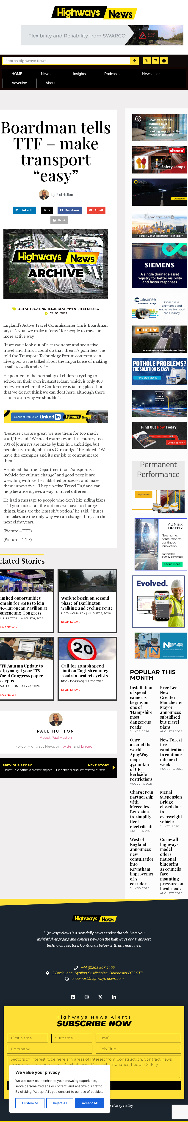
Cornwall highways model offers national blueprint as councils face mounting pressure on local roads (171, 864)
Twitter (67, 746)
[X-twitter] (147, 60)
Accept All (89, 1103)
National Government (60, 309)
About (50, 83)
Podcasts (111, 74)
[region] (59, 1089)
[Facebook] (164, 60)
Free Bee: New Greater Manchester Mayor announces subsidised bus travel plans (171, 707)
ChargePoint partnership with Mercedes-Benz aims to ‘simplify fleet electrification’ (144, 809)
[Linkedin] (155, 60)
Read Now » (70, 622)
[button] (24, 210)
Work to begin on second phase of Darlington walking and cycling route (87, 603)
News (45, 74)
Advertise (19, 83)
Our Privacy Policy (117, 1106)
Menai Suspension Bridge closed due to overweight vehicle (171, 807)
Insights (79, 74)
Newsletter (151, 74)
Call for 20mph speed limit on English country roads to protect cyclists (84, 670)
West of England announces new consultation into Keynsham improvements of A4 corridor (144, 861)
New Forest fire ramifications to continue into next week (172, 752)
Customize (30, 1103)
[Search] (134, 60)
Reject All (60, 1103)
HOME (16, 74)
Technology (89, 309)
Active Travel (29, 309)
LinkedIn (88, 746)
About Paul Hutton (56, 737)
